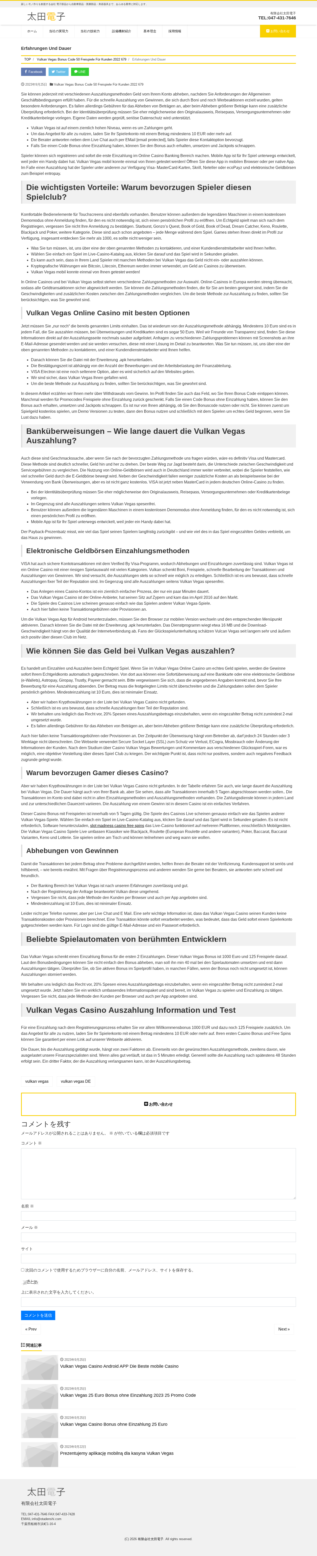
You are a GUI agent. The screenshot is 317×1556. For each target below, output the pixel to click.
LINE (82, 72)
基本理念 (149, 31)
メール (29, 1227)
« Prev (31, 1329)
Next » (284, 1329)
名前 (27, 1206)
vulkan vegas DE (76, 1081)
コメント (31, 1143)
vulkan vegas (37, 1081)
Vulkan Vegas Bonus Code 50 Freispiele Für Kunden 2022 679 (98, 84)
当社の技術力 (90, 31)
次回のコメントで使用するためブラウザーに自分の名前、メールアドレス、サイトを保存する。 (110, 1270)
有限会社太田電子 (150, 1539)
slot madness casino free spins (117, 826)
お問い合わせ (279, 31)
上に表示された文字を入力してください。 (58, 1292)
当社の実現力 (58, 31)
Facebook (35, 72)
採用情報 (174, 31)
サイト (27, 1249)
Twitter (60, 72)
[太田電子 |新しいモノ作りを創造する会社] (46, 15)
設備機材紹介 (121, 31)
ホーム (32, 31)
